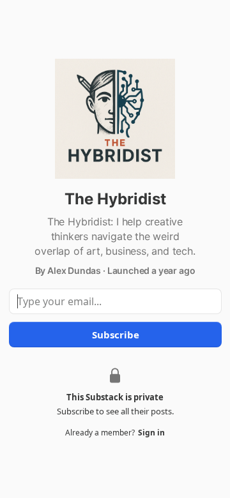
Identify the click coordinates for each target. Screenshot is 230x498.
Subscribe (115, 334)
